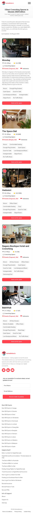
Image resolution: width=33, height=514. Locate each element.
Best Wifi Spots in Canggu (9, 408)
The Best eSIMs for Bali (8, 466)
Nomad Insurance (7, 483)
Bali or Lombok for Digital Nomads (11, 453)
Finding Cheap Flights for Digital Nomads (13, 469)
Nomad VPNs (5, 490)
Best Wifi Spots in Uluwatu (9, 411)
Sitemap (4, 503)
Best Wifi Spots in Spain (8, 446)
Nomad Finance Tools (8, 486)
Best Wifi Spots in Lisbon (9, 437)
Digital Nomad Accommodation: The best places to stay (16, 456)
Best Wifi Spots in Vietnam (9, 433)
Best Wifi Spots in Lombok (9, 424)
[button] (29, 3)
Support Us (5, 499)
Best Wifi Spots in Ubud (8, 414)
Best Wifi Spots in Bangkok (9, 430)
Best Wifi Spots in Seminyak (10, 421)
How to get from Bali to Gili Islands (11, 480)
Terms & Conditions (7, 511)
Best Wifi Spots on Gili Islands (10, 417)
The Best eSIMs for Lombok (10, 463)
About (3, 496)
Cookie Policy (27, 511)
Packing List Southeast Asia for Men (12, 477)
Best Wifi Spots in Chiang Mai (10, 427)
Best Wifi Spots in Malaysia (9, 443)
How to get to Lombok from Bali (11, 474)
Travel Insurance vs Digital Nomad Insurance (14, 472)
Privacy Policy (18, 511)
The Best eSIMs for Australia (10, 460)
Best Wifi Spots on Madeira (9, 440)
